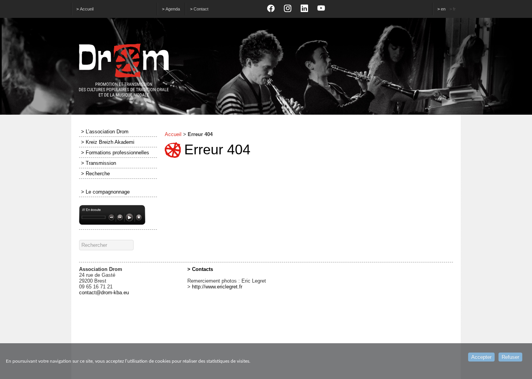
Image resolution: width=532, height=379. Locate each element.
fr (454, 9)
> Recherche (95, 173)
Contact (201, 9)
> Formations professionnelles (115, 152)
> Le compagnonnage (105, 192)
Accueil (86, 9)
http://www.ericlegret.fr (217, 287)
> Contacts (200, 269)
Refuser (510, 357)
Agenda (173, 9)
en (443, 9)
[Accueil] (266, 70)
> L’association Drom (105, 131)
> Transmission (98, 163)
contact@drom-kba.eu (104, 292)
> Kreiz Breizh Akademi (107, 142)
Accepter (481, 357)
